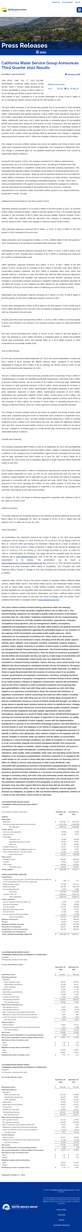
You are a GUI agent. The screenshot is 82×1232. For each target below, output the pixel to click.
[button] (41, 52)
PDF (67, 88)
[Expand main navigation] (79, 9)
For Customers (67, 2)
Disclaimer (61, 1215)
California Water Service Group (63, 1190)
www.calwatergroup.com (26, 557)
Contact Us (56, 2)
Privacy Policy (61, 1209)
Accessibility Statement (61, 1225)
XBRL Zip (75, 88)
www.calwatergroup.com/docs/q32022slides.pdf (22, 563)
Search (77, 2)
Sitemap (61, 1220)
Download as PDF (73, 74)
